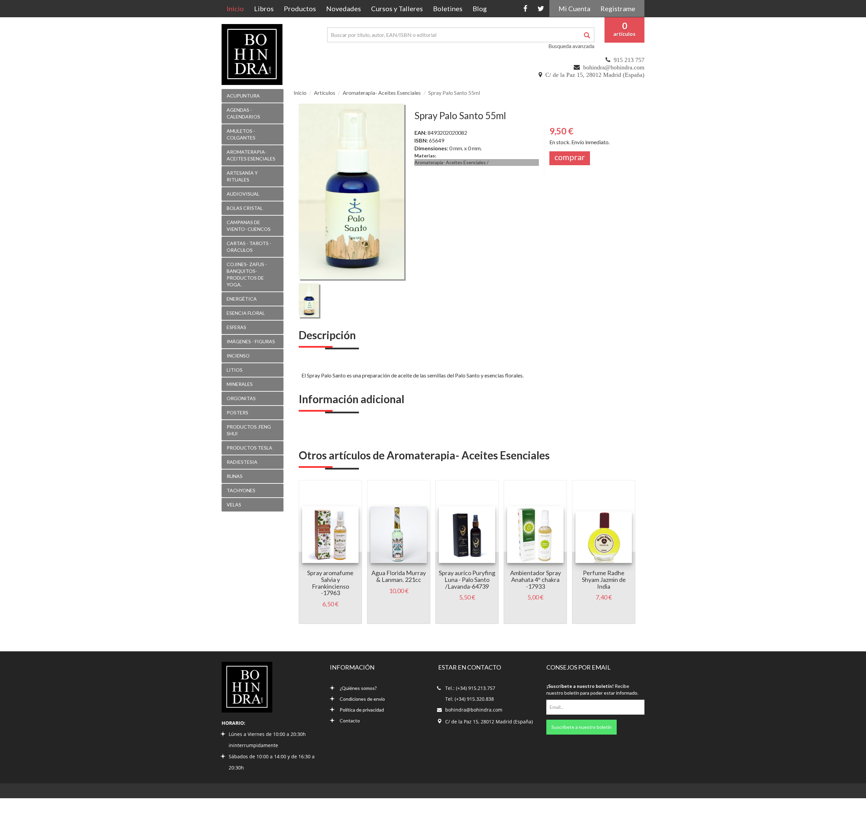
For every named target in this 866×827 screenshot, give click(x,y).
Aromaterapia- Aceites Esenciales (382, 92)
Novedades (343, 8)
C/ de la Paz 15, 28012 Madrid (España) (594, 75)
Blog (480, 8)
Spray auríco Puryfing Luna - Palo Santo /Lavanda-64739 (467, 579)
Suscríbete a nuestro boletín (581, 727)
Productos (300, 8)
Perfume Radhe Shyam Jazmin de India (604, 579)
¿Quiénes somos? (358, 688)
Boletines (447, 8)
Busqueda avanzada (571, 46)
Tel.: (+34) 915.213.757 (470, 688)
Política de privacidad (362, 710)
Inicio (238, 8)
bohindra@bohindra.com (613, 67)
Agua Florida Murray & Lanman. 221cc (398, 576)
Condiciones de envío (362, 699)
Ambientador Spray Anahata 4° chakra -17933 (535, 579)
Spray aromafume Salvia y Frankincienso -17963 (330, 582)
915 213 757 (629, 60)
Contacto (350, 720)
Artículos (324, 92)
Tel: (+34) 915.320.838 (469, 699)
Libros (264, 8)
